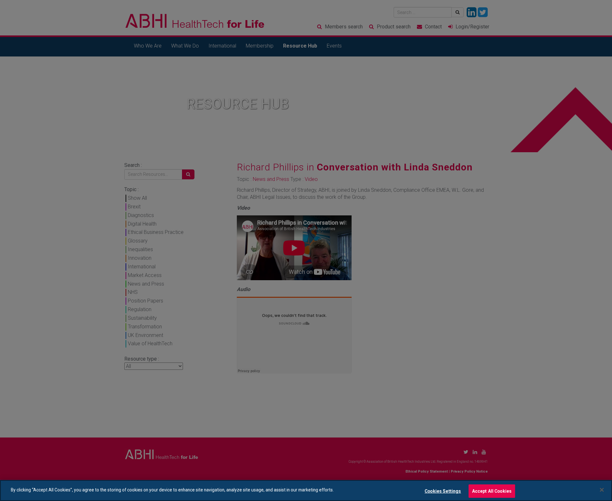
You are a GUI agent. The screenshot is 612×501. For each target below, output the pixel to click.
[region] (306, 490)
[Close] (602, 490)
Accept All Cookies (492, 490)
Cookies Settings (443, 490)
